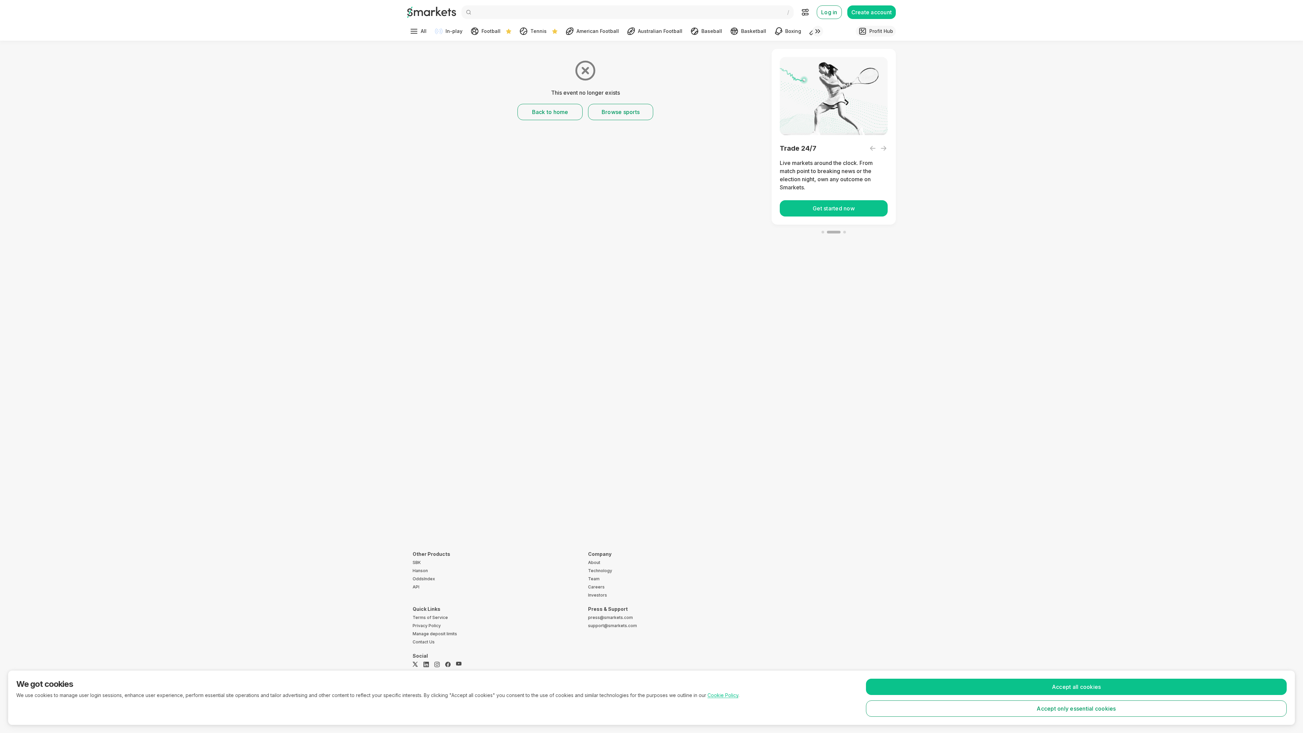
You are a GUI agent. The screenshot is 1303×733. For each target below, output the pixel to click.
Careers (596, 586)
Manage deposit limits (435, 633)
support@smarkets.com (612, 625)
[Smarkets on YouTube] (458, 664)
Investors (597, 595)
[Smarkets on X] (415, 664)
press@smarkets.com (610, 617)
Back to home (550, 112)
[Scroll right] (817, 31)
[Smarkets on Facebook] (448, 664)
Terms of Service (430, 617)
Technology (600, 570)
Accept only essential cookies (1076, 708)
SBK (417, 562)
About (594, 562)
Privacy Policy (427, 625)
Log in (829, 12)
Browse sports (621, 112)
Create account (871, 12)
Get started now (834, 208)
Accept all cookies (1076, 686)
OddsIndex (424, 578)
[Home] (431, 12)
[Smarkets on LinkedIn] (426, 664)
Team (594, 578)
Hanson (420, 570)
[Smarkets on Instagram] (437, 664)
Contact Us (424, 641)
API (416, 586)
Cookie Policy (722, 695)
